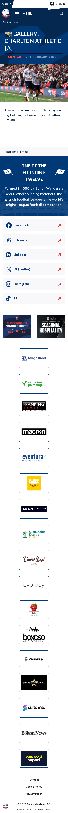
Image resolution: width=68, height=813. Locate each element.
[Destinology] (34, 658)
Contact (34, 779)
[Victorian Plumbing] (34, 384)
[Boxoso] (34, 635)
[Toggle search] (61, 13)
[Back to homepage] (6, 13)
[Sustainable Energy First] (34, 534)
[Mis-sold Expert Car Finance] (34, 758)
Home (15, 22)
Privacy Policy (34, 793)
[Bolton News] (34, 733)
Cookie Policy (34, 786)
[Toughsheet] (34, 358)
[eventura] (34, 458)
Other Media (43, 809)
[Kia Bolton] (34, 509)
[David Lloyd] (34, 560)
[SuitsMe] (34, 708)
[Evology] (34, 585)
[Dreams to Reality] (34, 682)
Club (5, 3)
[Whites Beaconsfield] (34, 609)
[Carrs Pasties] (34, 483)
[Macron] (34, 432)
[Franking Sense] (34, 406)
